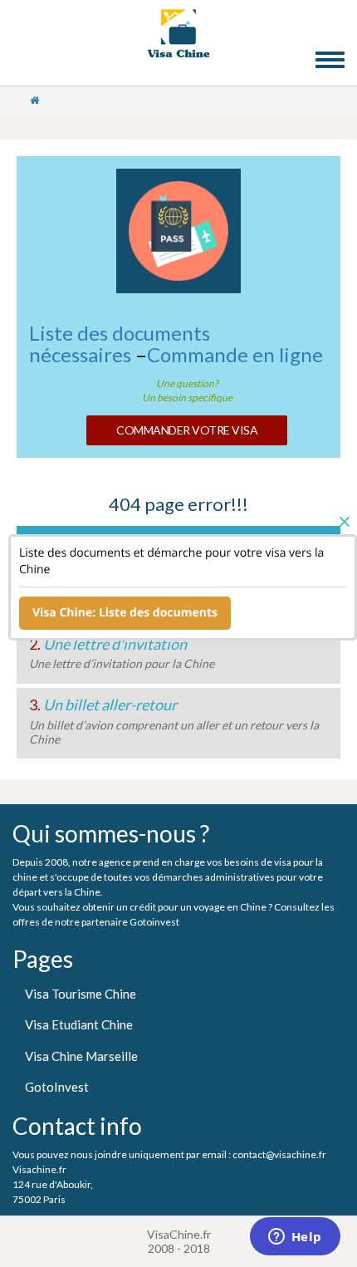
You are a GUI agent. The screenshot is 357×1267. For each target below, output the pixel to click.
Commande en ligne (235, 354)
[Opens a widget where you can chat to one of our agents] (294, 1238)
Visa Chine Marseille (81, 1055)
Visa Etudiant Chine (79, 1024)
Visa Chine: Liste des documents (125, 613)
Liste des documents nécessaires (119, 343)
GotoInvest (57, 1086)
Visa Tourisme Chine (80, 993)
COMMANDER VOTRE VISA (186, 430)
